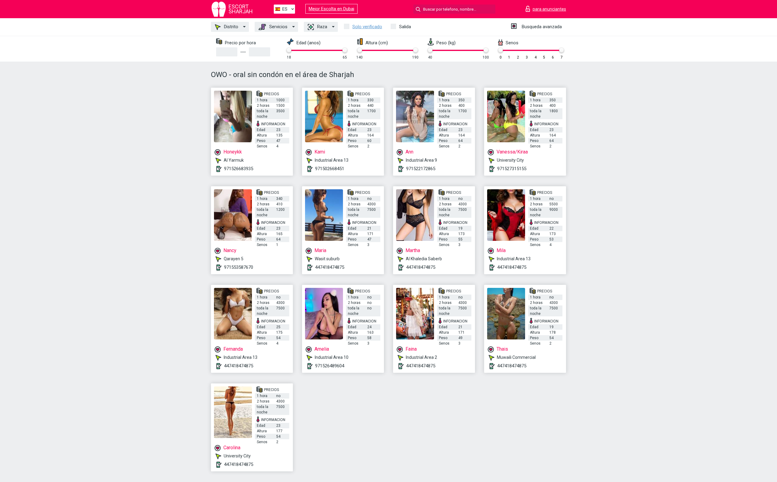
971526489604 (329, 366)
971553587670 (238, 267)
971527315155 (511, 168)
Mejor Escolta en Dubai (331, 9)
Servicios (277, 26)
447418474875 (329, 267)
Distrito (230, 26)
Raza (321, 26)
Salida (405, 26)
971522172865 (420, 168)
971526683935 (238, 168)
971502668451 (329, 168)
